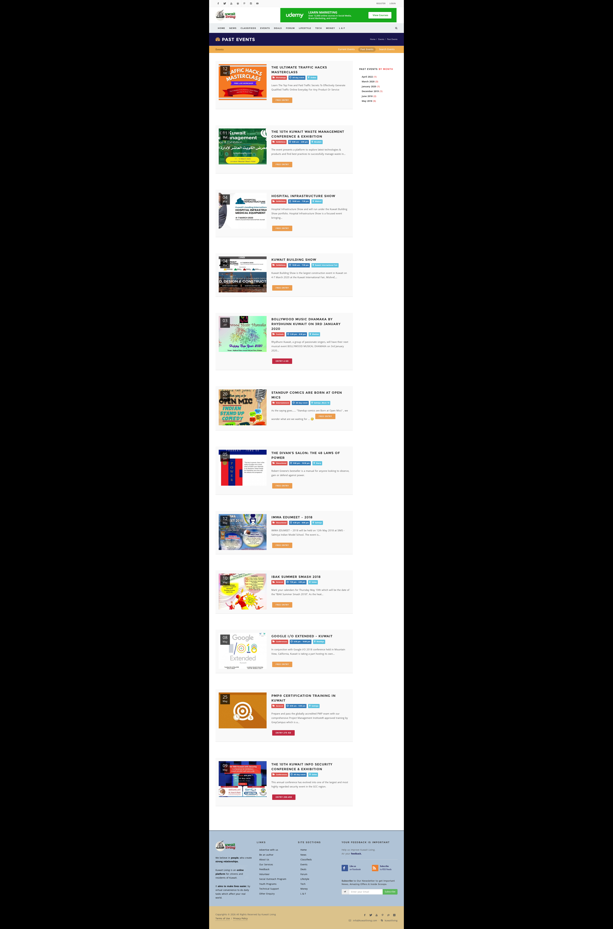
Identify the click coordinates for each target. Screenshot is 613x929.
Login (393, 3)
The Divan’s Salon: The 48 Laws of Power (305, 455)
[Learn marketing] (338, 15)
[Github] (238, 3)
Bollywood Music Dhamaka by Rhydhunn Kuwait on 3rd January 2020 (306, 324)
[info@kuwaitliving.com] (258, 3)
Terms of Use (223, 919)
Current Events (346, 49)
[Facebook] (219, 3)
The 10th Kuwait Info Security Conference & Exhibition (301, 766)
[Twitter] (225, 3)
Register (381, 3)
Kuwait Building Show (293, 260)
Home (372, 39)
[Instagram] (251, 3)
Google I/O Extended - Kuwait (302, 636)
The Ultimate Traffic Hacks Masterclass (299, 69)
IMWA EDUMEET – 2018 (292, 517)
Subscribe (390, 892)
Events (381, 39)
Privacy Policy (240, 919)
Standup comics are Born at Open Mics (306, 395)
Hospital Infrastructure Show (303, 196)
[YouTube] (232, 3)
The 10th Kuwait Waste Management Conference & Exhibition (307, 134)
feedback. (356, 854)
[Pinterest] (245, 3)
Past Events (392, 39)
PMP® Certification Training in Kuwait (303, 698)
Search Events (387, 49)
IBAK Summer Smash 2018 (296, 577)
